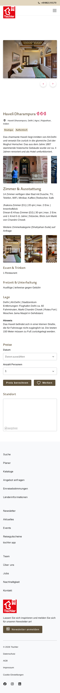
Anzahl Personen (12, 364)
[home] (9, 10)
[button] (54, 10)
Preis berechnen (17, 382)
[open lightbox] (25, 169)
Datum (7, 349)
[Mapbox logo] (11, 428)
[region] (30, 415)
